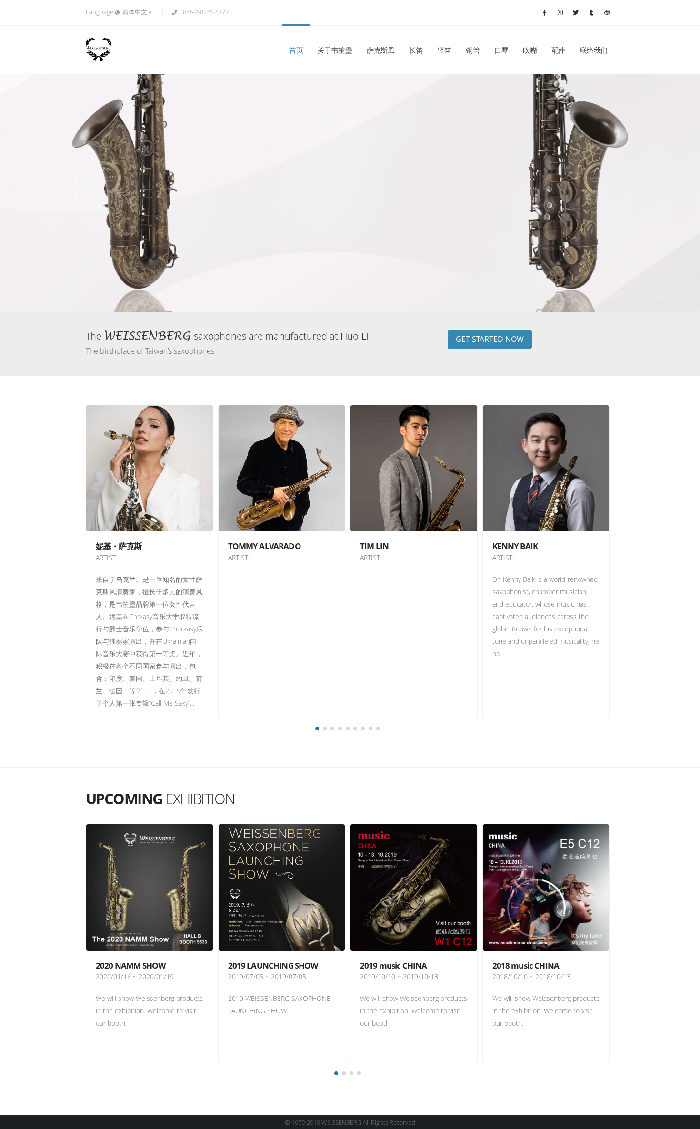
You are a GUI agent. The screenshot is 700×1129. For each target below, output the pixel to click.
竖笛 (444, 50)
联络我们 (594, 50)
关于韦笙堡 (335, 50)
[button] (317, 728)
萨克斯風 (380, 50)
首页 (296, 50)
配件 (558, 50)
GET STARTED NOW (490, 339)
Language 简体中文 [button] (117, 12)
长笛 (416, 50)
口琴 (501, 50)
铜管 (473, 50)
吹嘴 (530, 50)
